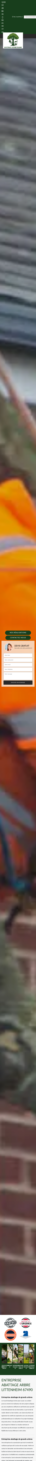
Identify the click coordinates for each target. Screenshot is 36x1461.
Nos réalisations (18, 633)
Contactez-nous (18, 638)
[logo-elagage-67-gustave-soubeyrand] (13, 36)
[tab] (18, 730)
